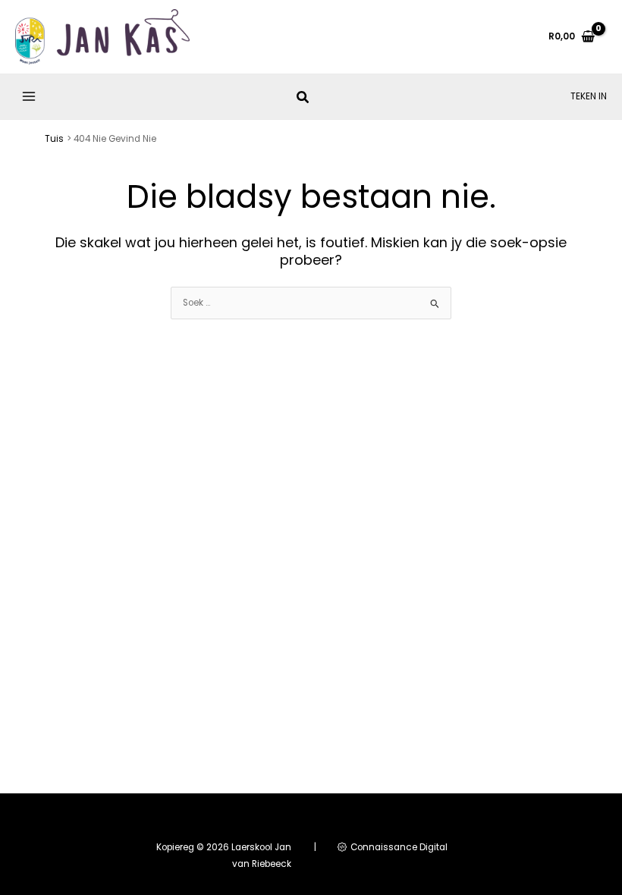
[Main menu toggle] (29, 97)
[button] (303, 99)
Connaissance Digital (398, 847)
